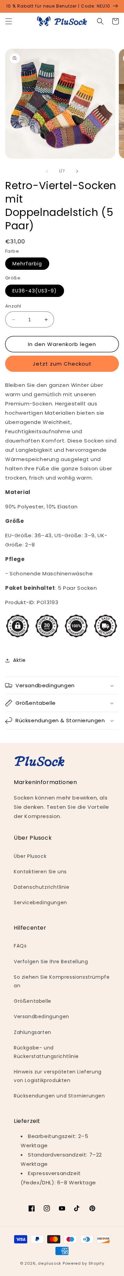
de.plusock (49, 1263)
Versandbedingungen (41, 1016)
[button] (8, 21)
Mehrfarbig (27, 263)
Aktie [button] (19, 660)
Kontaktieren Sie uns (40, 871)
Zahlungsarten (32, 1032)
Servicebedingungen (40, 902)
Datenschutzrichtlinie (42, 887)
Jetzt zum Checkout (62, 363)
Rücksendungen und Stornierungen (59, 1095)
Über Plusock (30, 856)
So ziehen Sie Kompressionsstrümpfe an (62, 981)
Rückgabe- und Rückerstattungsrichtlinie (46, 1052)
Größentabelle (32, 1001)
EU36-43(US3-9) (34, 290)
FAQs (20, 945)
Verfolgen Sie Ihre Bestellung (51, 961)
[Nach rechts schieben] (77, 171)
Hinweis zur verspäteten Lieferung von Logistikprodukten (58, 1076)
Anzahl (13, 306)
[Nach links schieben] (46, 171)
